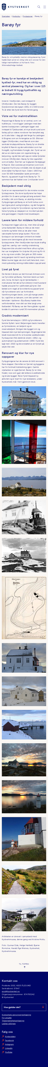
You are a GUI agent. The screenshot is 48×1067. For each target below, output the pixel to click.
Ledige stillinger (9, 1023)
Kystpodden (10, 1036)
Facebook (9, 1040)
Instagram (9, 1044)
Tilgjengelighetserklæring (13, 1021)
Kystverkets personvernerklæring (16, 1015)
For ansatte (7, 1018)
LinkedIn (8, 1048)
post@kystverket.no (11, 991)
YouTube (8, 1052)
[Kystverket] (15, 7)
